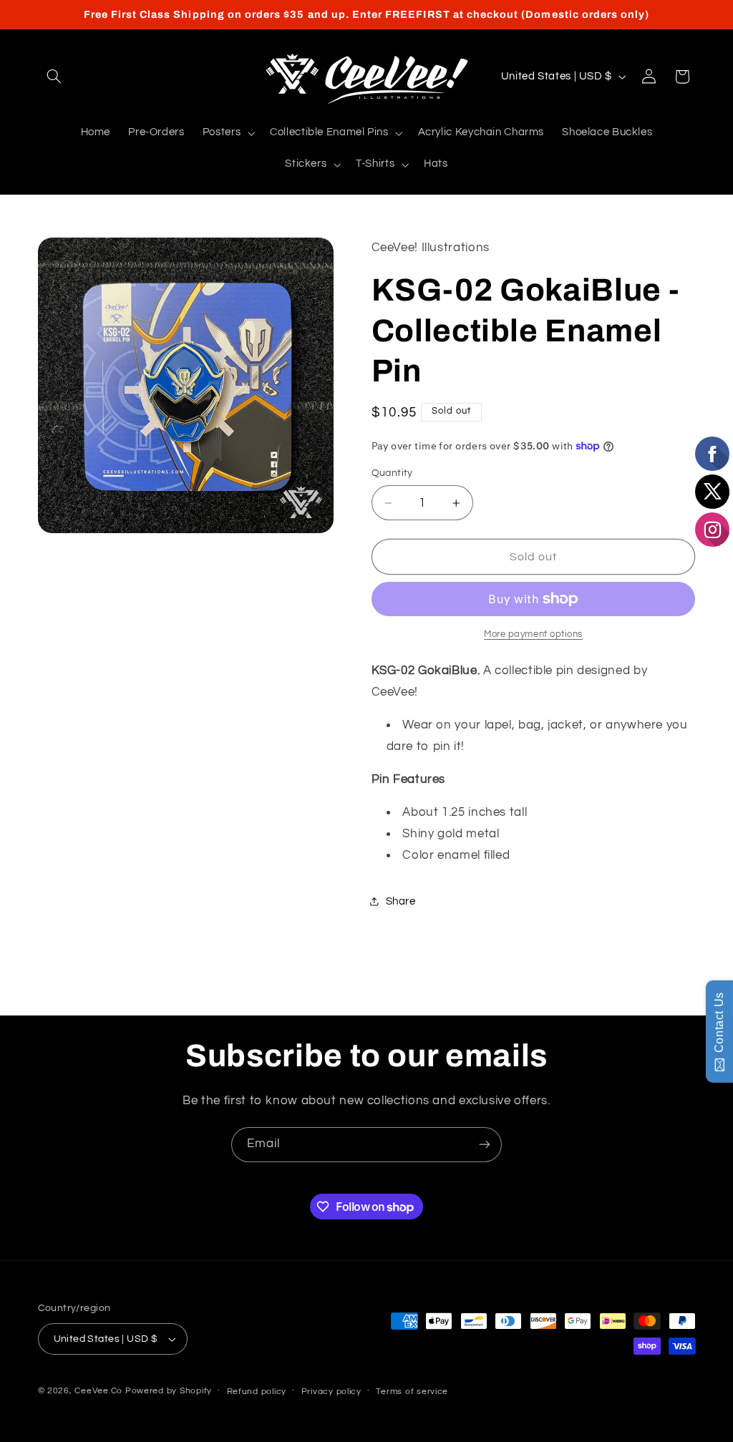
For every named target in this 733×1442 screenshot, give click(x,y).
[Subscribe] (484, 1144)
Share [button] (401, 901)
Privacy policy (331, 1391)
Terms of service (412, 1391)
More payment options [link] (533, 634)
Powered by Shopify (168, 1391)
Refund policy (257, 1391)
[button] (54, 76)
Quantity (392, 473)
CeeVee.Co (98, 1391)
